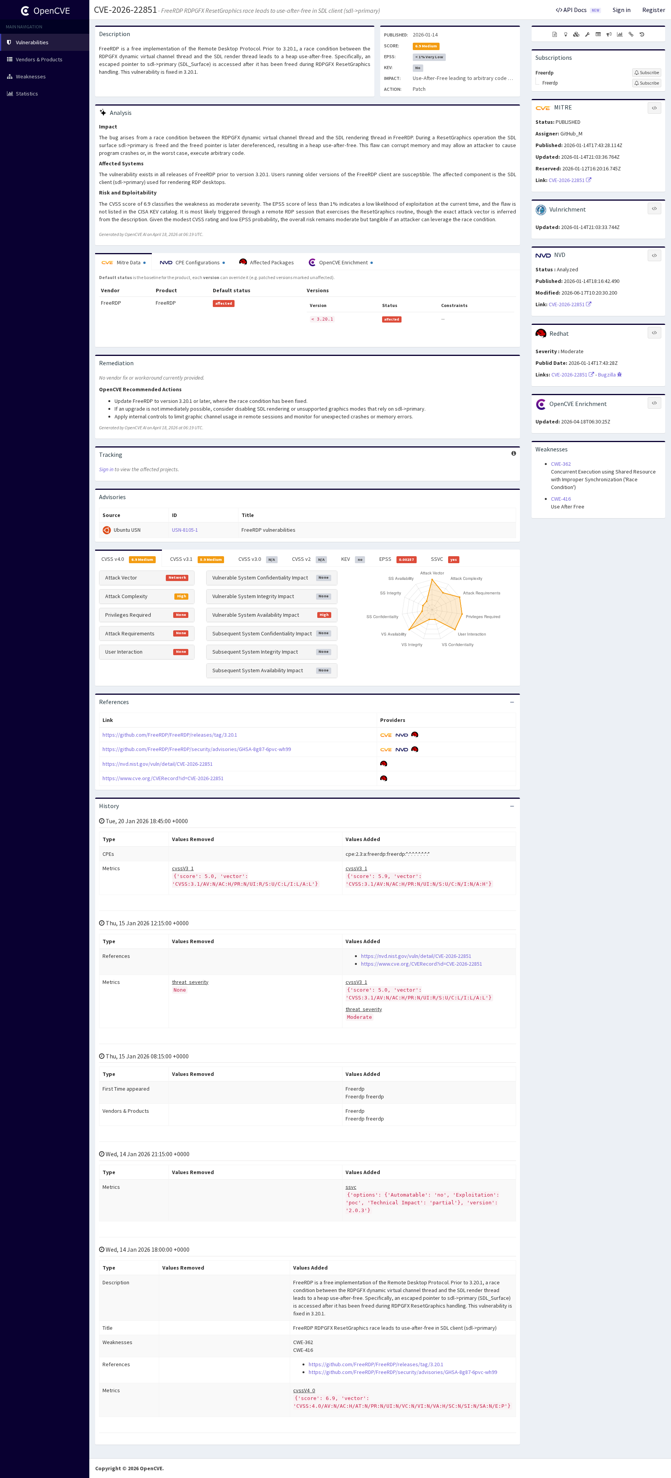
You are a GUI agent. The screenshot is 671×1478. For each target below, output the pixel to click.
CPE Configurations (197, 262)
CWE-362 (561, 463)
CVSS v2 (308, 558)
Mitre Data (129, 262)
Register (653, 10)
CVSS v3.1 (196, 558)
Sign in (622, 10)
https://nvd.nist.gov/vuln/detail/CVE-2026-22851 (158, 763)
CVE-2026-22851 (125, 9)
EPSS (396, 558)
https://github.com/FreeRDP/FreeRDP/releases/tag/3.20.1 (170, 734)
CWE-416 (561, 498)
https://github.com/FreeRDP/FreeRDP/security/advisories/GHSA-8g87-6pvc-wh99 (197, 749)
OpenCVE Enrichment (343, 262)
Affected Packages (271, 262)
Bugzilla (607, 374)
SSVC (444, 558)
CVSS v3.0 (256, 558)
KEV (351, 558)
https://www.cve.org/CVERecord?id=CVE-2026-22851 (163, 778)
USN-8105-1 (185, 529)
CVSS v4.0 (127, 558)
